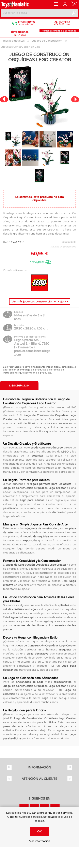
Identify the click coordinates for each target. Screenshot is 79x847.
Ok (39, 831)
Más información (39, 841)
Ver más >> (40, 301)
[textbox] (35, 13)
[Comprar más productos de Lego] (39, 292)
